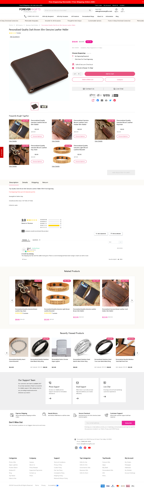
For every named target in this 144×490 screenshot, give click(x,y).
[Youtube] (89, 447)
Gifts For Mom (84, 473)
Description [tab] (13, 182)
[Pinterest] (114, 100)
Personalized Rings (88, 16)
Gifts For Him (84, 465)
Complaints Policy (59, 473)
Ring (10, 473)
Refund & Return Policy (61, 478)
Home (11, 25)
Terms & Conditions (59, 462)
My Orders (128, 462)
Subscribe (128, 423)
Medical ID (12, 470)
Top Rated (12, 475)
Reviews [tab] (24, 240)
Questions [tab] (35, 240)
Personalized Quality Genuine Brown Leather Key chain (39, 147)
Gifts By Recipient (48, 16)
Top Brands (106, 458)
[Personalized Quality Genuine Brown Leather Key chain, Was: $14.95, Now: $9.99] (28, 293)
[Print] (106, 100)
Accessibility (52, 485)
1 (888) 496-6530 (86, 441)
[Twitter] (110, 100)
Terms (37, 485)
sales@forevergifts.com (87, 444)
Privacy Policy (58, 465)
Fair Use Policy (58, 470)
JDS (103, 473)
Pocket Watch (13, 467)
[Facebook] (98, 100)
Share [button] (25, 259)
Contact (122, 5)
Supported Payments (35, 470)
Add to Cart (110, 74)
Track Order (98, 5)
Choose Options (37, 136)
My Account (107, 5)
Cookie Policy (58, 467)
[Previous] (12, 300)
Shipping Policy (58, 475)
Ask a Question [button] (102, 233)
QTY (75, 73)
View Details (13, 141)
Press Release (33, 467)
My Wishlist (128, 470)
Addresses (128, 467)
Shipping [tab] (35, 182)
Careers (31, 462)
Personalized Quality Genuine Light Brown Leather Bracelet (81, 147)
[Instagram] (76, 447)
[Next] (132, 300)
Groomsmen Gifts (85, 467)
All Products (75, 16)
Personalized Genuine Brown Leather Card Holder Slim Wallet (81, 122)
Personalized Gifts (107, 470)
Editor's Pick (12, 478)
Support (57, 458)
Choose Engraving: (81, 53)
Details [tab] (25, 182)
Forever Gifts (106, 462)
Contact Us (89, 89)
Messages (128, 465)
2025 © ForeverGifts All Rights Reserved (21, 485)
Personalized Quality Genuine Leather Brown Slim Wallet (39, 122)
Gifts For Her (83, 462)
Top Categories (85, 458)
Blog (117, 16)
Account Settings (130, 473)
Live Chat (119, 89)
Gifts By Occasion (62, 16)
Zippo (104, 465)
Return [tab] (45, 182)
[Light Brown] (73, 313)
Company (32, 458)
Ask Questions (15, 37)
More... (104, 475)
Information (109, 16)
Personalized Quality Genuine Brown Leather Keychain (125, 122)
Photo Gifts (12, 462)
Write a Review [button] (116, 233)
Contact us (32, 473)
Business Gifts (84, 470)
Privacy (43, 485)
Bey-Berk (105, 467)
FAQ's (31, 475)
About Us (115, 5)
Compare (120, 79)
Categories (13, 458)
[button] (119, 259)
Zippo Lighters (13, 465)
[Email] (102, 100)
